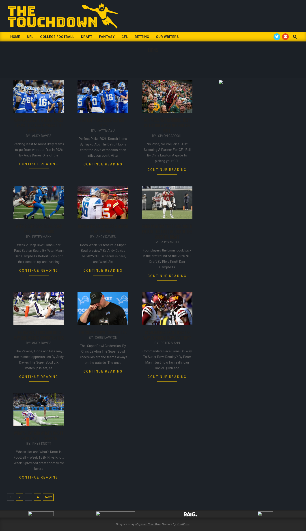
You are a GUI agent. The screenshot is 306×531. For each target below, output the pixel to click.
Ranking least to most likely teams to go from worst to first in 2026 (38, 125)
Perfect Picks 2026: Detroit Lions (103, 122)
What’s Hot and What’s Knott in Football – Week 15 (39, 435)
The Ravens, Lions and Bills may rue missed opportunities (39, 335)
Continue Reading (38, 164)
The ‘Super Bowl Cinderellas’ (103, 332)
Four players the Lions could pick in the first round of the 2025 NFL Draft (167, 231)
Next (48, 497)
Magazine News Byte (147, 524)
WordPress (183, 524)
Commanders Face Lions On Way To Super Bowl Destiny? (167, 335)
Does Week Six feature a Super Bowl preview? (103, 228)
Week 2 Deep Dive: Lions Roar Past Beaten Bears (39, 228)
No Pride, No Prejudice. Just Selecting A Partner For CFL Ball (167, 125)
